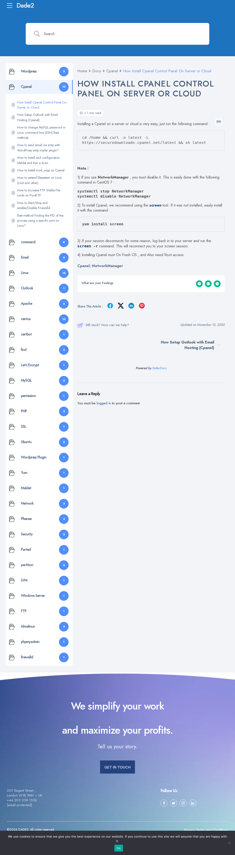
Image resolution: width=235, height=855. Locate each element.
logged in (104, 403)
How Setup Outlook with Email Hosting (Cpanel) (187, 345)
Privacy (189, 830)
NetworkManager (107, 265)
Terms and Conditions (212, 830)
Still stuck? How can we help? (107, 324)
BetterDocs (159, 368)
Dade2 (25, 5)
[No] (229, 843)
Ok (119, 848)
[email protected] (19, 805)
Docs (96, 71)
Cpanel (112, 71)
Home (82, 71)
